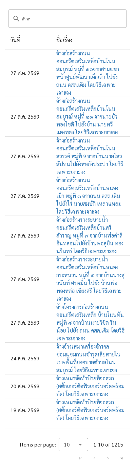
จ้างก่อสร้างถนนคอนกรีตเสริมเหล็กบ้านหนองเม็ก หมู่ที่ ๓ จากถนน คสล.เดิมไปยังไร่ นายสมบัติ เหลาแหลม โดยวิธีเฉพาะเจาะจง (89, 196)
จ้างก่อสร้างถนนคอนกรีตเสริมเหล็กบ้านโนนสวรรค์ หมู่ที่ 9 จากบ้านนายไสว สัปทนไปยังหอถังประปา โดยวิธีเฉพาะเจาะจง (89, 156)
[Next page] (108, 458)
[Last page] (121, 458)
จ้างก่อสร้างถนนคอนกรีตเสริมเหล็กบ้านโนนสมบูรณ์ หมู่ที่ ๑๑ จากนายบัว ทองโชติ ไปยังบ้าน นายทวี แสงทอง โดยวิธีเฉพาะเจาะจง (87, 116)
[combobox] (73, 444)
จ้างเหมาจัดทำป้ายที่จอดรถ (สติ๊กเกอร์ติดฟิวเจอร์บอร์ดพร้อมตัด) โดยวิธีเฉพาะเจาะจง (90, 386)
